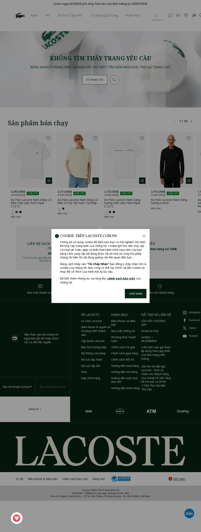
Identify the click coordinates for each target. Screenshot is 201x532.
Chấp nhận (135, 293)
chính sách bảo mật (121, 278)
